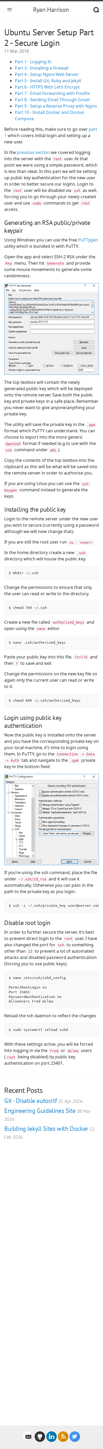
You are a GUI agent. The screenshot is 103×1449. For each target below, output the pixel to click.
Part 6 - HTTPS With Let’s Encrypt (47, 87)
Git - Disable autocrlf (43, 1101)
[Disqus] (51, 1219)
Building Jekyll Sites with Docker (49, 1132)
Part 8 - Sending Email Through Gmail (52, 100)
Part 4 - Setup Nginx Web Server (46, 74)
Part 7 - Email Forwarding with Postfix (52, 93)
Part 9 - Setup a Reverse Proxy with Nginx (56, 106)
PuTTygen (88, 240)
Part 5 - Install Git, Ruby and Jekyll (48, 81)
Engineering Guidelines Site (47, 1114)
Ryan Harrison (51, 10)
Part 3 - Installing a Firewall (41, 68)
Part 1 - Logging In (33, 62)
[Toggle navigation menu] (9, 10)
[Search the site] (96, 9)
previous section (33, 152)
